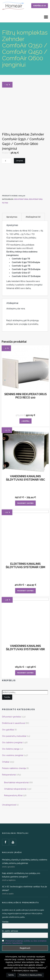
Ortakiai (5, 762)
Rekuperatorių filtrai (13, 795)
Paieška (7, 697)
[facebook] (5, 842)
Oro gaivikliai (8, 730)
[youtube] (12, 842)
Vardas (5, 922)
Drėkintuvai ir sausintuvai (13, 723)
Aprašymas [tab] (11, 217)
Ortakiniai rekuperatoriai (15, 789)
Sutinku (11, 975)
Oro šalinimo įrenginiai (12, 742)
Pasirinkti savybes (25, 503)
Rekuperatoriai (21, 199)
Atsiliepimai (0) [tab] (33, 217)
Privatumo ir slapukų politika (30, 975)
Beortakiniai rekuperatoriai (16, 782)
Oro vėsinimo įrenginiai (12, 755)
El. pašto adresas (10, 931)
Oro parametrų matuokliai (14, 736)
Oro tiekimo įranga (10, 749)
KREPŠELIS (39, 6)
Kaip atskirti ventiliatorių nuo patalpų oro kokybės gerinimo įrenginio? (21, 875)
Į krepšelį (19, 160)
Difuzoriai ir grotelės (11, 717)
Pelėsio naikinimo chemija (14, 768)
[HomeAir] (13, 5)
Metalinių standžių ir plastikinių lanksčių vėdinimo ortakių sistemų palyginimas (24, 861)
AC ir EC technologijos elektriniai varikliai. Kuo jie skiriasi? (24, 888)
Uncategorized (9, 805)
